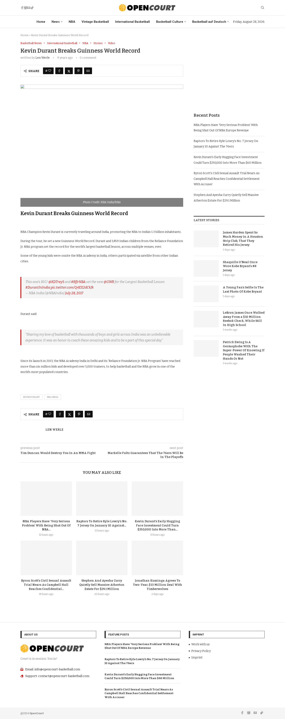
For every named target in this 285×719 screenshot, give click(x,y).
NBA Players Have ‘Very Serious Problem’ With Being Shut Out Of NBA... (46, 525)
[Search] (262, 8)
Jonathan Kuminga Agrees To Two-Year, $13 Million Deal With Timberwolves (157, 585)
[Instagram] (25, 7)
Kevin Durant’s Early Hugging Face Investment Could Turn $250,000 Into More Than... (157, 525)
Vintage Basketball (95, 22)
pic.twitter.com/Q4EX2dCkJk (72, 287)
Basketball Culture (169, 22)
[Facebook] (22, 7)
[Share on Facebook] (59, 70)
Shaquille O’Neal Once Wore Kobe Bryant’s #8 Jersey (240, 266)
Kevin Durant (31, 397)
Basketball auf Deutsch (209, 22)
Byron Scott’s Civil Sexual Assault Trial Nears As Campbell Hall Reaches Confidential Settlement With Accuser (227, 178)
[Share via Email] (88, 70)
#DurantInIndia (37, 287)
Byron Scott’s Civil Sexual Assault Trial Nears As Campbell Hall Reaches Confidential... (46, 585)
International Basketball (132, 22)
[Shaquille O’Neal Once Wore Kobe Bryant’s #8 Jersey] (206, 268)
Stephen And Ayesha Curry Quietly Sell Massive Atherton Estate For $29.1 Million (101, 585)
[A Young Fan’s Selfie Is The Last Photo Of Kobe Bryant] (206, 293)
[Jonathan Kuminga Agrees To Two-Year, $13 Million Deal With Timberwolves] (157, 558)
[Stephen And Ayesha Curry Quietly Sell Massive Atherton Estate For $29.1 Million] (102, 558)
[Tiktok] (32, 7)
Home (41, 22)
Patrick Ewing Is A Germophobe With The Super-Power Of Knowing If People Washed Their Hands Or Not (243, 350)
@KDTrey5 (56, 282)
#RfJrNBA (78, 282)
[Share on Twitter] (69, 70)
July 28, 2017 (74, 293)
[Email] (28, 7)
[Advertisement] (229, 71)
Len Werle (42, 58)
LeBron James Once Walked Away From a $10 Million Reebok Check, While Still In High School (244, 319)
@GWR (109, 282)
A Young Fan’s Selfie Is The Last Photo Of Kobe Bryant (243, 289)
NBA (72, 22)
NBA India (52, 397)
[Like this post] (49, 70)
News (56, 22)
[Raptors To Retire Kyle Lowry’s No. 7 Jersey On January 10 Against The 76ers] (102, 498)
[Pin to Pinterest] (78, 70)
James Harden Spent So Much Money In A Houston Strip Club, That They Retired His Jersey (243, 239)
